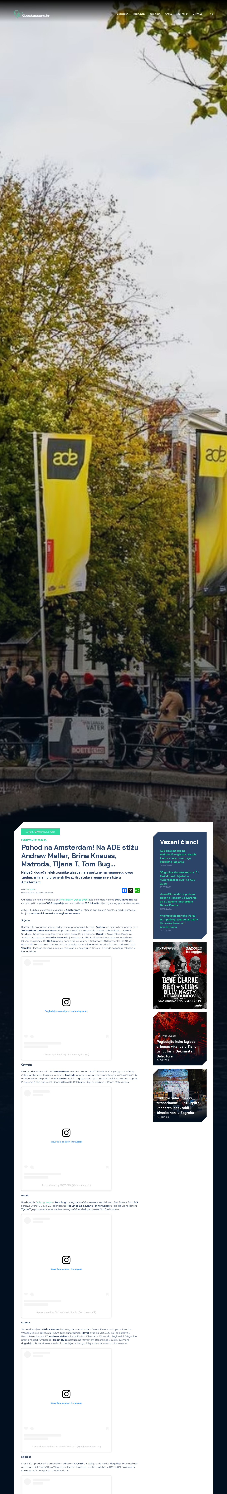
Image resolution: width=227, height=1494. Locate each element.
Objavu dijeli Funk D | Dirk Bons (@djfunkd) (66, 1054)
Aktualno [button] (122, 14)
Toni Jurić (31, 889)
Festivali (27, 839)
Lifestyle (162, 1092)
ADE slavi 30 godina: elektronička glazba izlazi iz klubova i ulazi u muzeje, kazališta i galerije (178, 856)
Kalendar (139, 14)
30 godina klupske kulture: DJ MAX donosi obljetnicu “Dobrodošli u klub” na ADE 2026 (179, 878)
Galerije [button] (182, 14)
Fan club (155, 14)
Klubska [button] (197, 14)
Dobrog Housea (44, 1202)
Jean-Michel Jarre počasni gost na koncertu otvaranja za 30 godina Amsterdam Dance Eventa (178, 899)
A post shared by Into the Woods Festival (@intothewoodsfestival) (66, 1446)
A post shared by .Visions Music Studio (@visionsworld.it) (66, 1312)
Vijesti (172, 1035)
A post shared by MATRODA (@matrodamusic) (66, 1185)
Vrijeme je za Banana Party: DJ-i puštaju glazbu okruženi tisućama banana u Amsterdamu (179, 921)
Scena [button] (168, 14)
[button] (211, 14)
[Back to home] (32, 14)
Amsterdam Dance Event (73, 899)
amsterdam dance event (40, 831)
